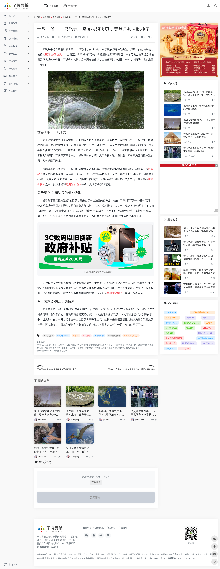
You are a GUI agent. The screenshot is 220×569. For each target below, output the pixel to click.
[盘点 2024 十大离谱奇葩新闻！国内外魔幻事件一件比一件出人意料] (172, 260)
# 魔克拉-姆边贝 (131, 335)
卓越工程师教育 (174, 338)
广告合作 (123, 527)
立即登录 (95, 482)
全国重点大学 (205, 338)
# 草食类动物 (114, 335)
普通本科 (172, 317)
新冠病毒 (171, 328)
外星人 (208, 317)
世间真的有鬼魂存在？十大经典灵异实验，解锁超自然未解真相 (199, 285)
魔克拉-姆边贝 (53, 54)
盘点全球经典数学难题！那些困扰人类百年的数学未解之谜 (199, 243)
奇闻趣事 (46, 17)
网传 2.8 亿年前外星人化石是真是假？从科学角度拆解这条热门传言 (199, 229)
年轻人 (170, 348)
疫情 (209, 322)
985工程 (207, 343)
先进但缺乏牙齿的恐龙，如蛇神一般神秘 (77, 449)
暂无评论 (44, 462)
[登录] (208, 6)
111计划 (185, 348)
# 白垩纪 (86, 335)
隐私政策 (99, 527)
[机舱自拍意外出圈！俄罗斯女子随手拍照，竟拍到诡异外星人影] (172, 274)
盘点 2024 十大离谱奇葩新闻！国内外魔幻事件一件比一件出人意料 (199, 257)
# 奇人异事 (48, 335)
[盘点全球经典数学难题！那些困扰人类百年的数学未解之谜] (172, 246)
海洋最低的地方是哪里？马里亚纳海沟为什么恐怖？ (111, 413)
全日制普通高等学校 (202, 312)
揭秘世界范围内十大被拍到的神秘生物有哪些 (199, 107)
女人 (190, 328)
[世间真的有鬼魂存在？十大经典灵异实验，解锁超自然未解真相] (172, 288)
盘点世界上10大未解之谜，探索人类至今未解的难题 (198, 135)
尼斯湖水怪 (72, 184)
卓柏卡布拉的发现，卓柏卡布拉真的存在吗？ (47, 449)
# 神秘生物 (99, 335)
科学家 (171, 312)
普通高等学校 (191, 322)
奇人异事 (56, 17)
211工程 (208, 328)
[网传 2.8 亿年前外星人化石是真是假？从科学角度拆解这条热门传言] (172, 232)
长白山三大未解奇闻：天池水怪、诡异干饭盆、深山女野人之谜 (79, 413)
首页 (38, 17)
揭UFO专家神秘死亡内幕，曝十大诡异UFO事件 (47, 413)
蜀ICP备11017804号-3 (155, 558)
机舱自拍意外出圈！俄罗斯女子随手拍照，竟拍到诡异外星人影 (199, 271)
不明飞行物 (188, 343)
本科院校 (171, 322)
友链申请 (87, 527)
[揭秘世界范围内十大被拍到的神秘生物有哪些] (172, 110)
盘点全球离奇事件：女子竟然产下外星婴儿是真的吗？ (143, 413)
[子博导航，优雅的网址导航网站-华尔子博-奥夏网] (50, 530)
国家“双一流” (205, 333)
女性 (190, 317)
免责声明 (111, 527)
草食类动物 (113, 293)
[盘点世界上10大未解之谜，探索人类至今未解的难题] (172, 138)
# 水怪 (76, 335)
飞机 (169, 333)
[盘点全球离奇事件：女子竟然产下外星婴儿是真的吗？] (172, 152)
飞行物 (170, 343)
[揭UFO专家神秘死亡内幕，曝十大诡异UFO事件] (172, 124)
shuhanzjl (82, 36)
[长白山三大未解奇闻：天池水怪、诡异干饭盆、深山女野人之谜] (172, 96)
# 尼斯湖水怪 (63, 335)
